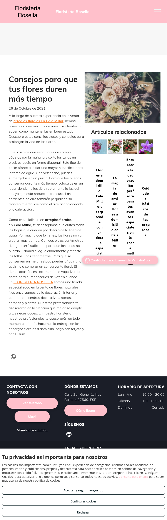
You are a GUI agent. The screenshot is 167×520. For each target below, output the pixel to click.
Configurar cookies (83, 501)
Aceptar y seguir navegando (83, 490)
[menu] (157, 11)
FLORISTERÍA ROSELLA (33, 282)
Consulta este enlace (133, 477)
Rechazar (83, 512)
